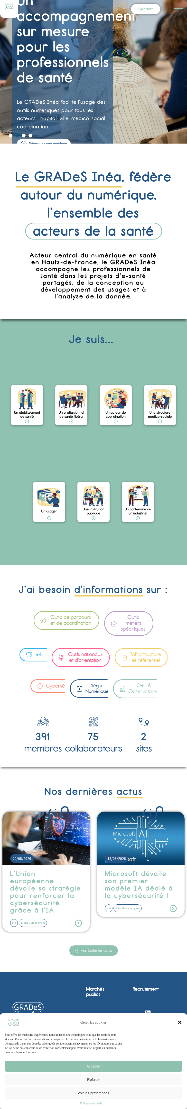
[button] (179, 1022)
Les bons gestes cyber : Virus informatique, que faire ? (137, 885)
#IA (14, 908)
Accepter (93, 1066)
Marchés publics (95, 991)
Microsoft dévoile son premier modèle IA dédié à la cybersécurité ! (44, 885)
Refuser (93, 1080)
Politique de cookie (91, 1103)
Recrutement (146, 989)
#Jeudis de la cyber (32, 908)
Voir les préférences (93, 1093)
